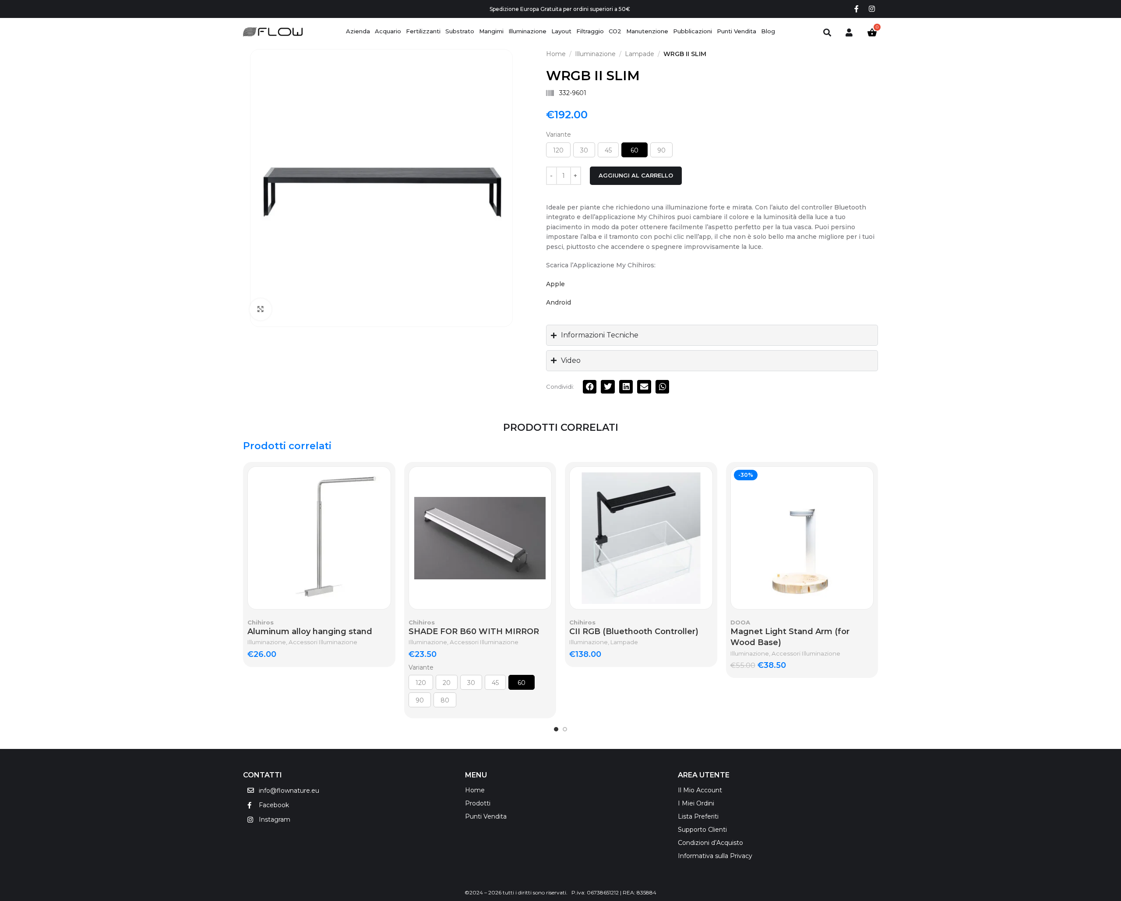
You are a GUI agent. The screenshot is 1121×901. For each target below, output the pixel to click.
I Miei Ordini (696, 803)
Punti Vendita (486, 816)
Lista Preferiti (698, 816)
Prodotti (477, 803)
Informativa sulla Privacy (715, 856)
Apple (555, 284)
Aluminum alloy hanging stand (309, 631)
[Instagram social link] (872, 9)
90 (661, 150)
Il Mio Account (700, 790)
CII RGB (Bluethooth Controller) (633, 631)
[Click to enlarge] (260, 309)
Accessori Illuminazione (323, 642)
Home (556, 54)
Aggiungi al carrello (636, 175)
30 (584, 150)
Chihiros (260, 622)
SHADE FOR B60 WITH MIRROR (474, 631)
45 (608, 150)
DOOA (740, 622)
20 (447, 683)
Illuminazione (595, 54)
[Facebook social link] (856, 9)
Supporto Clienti (702, 830)
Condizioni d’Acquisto (710, 843)
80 (445, 700)
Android (558, 302)
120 (558, 150)
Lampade (639, 54)
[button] (590, 387)
